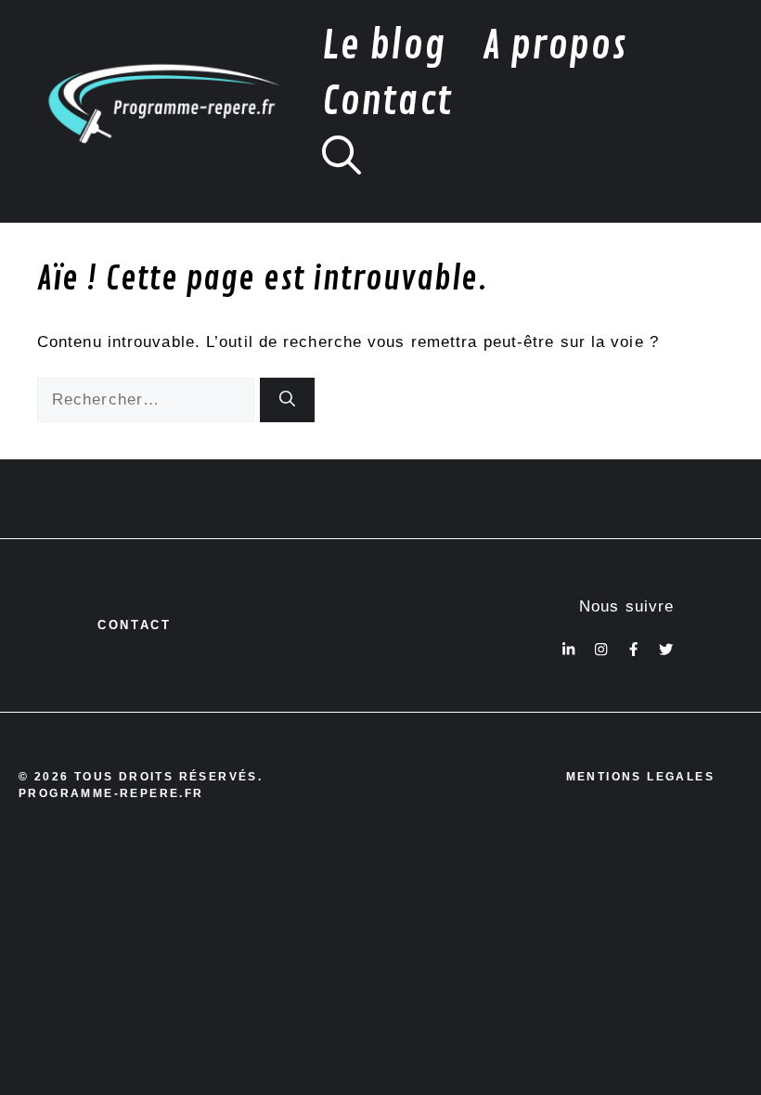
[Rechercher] (287, 400)
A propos (555, 46)
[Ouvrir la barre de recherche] (341, 158)
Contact (387, 101)
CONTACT (134, 625)
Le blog (383, 46)
